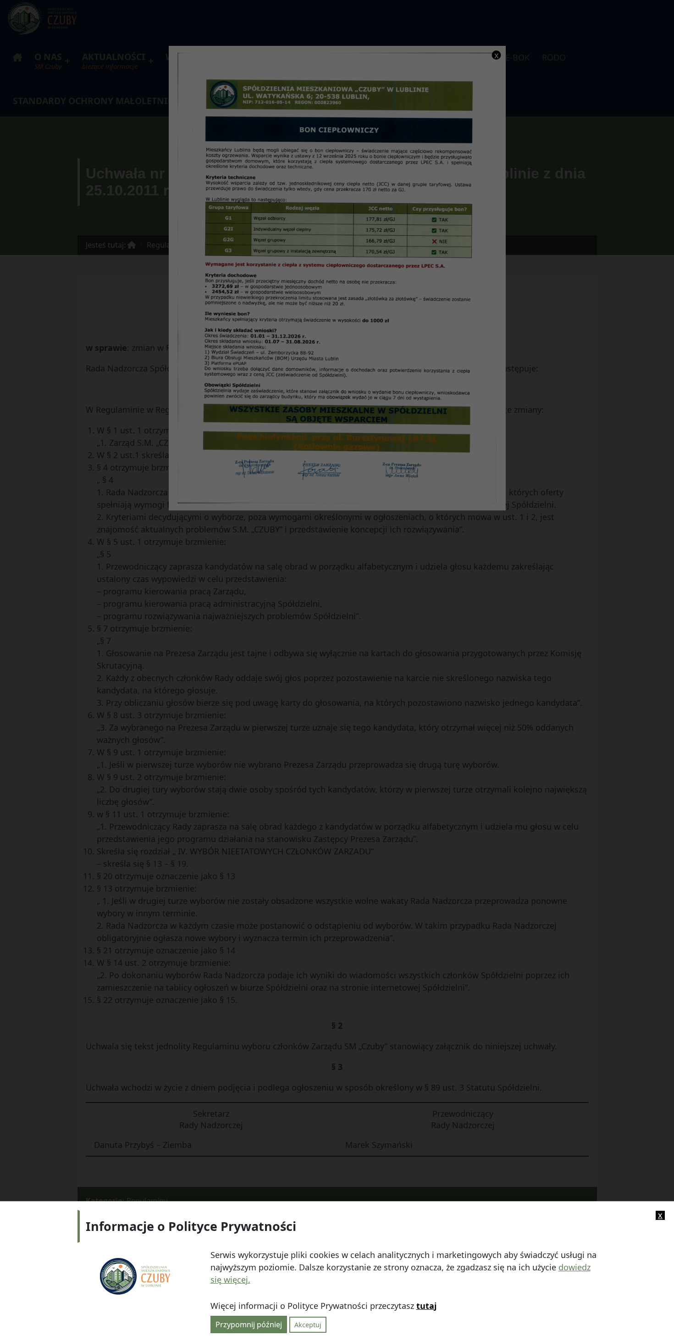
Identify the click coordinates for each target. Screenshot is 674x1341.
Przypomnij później (248, 1324)
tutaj (426, 1305)
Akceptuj (307, 1324)
